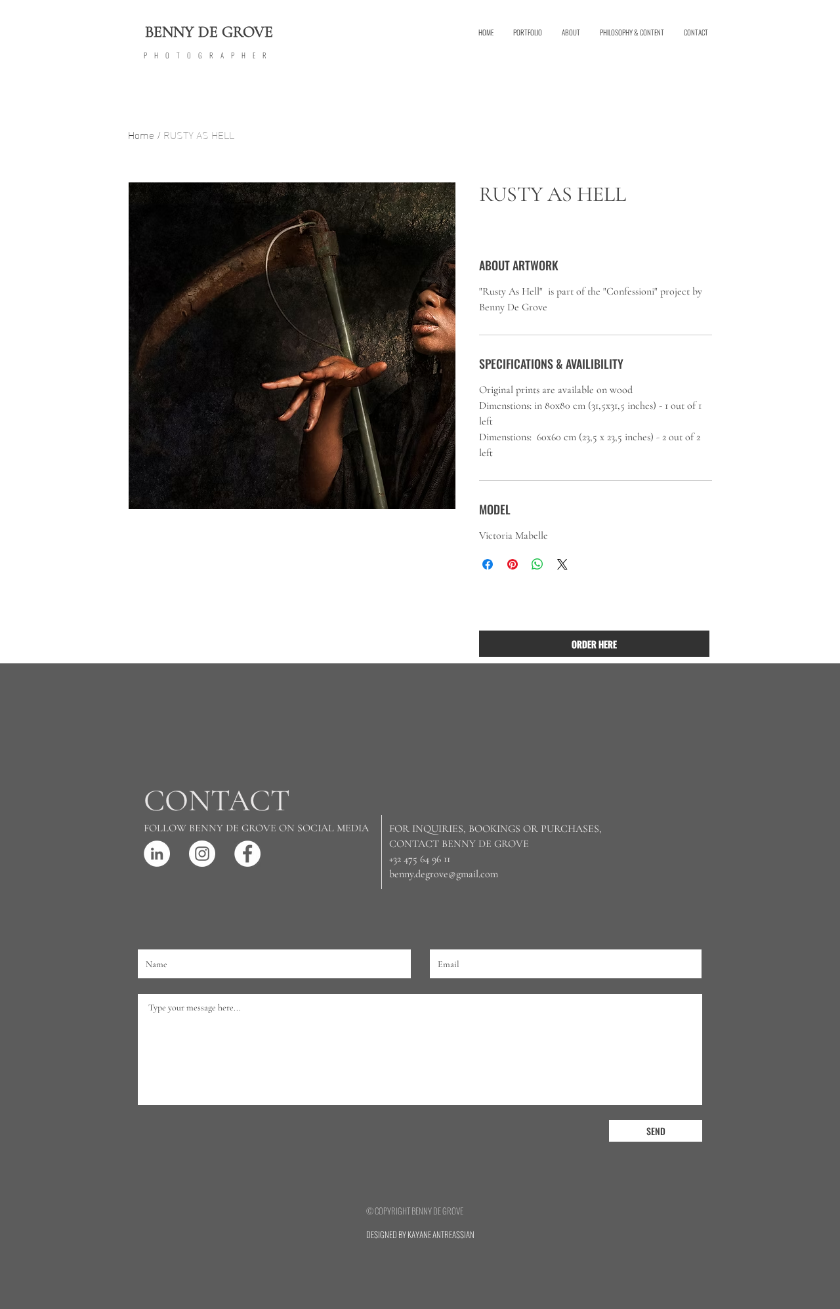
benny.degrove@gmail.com (443, 874)
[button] (527, 32)
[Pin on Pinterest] (512, 564)
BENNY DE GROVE (209, 31)
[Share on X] (562, 564)
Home (141, 134)
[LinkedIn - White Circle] (157, 854)
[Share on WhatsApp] (537, 564)
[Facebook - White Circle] (247, 854)
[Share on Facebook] (487, 564)
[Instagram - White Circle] (202, 854)
